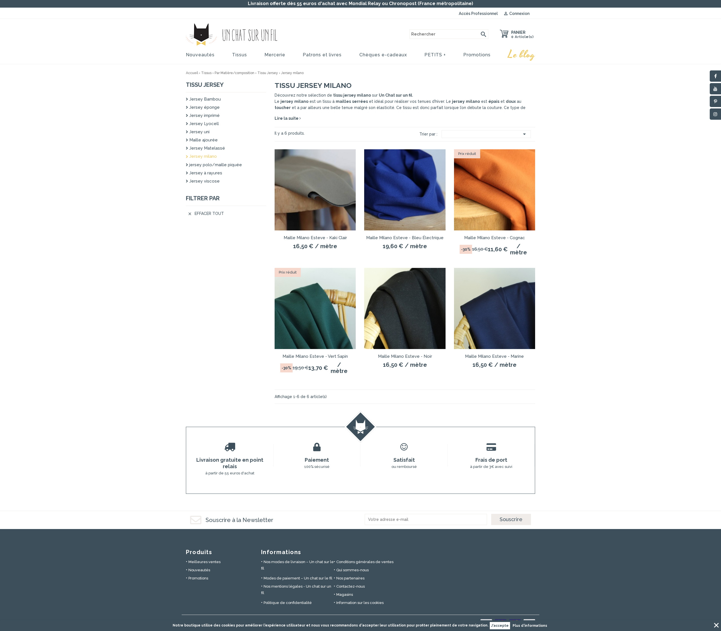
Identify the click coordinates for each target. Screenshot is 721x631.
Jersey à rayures (205, 172)
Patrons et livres (322, 54)
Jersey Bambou (204, 99)
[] (483, 34)
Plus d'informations (530, 626)
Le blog (521, 54)
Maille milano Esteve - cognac (494, 237)
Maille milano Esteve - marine (494, 356)
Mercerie (274, 54)
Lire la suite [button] (287, 118)
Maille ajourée (203, 140)
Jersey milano (202, 156)
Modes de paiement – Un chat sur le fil (298, 578)
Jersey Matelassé (206, 148)
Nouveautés (200, 54)
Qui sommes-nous (352, 570)
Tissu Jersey (205, 84)
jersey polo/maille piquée (215, 164)
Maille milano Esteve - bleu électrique (405, 237)
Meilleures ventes (204, 562)
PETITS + (435, 54)
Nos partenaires (350, 578)
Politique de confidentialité (288, 603)
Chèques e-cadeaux (383, 54)
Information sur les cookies (360, 603)
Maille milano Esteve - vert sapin (315, 356)
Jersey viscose (204, 181)
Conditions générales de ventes (364, 562)
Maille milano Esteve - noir (405, 356)
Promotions (477, 54)
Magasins (344, 594)
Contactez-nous (350, 586)
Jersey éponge (204, 107)
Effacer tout (206, 213)
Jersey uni (199, 131)
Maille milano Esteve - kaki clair (315, 237)
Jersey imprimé (204, 115)
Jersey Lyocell (203, 123)
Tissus (239, 54)
